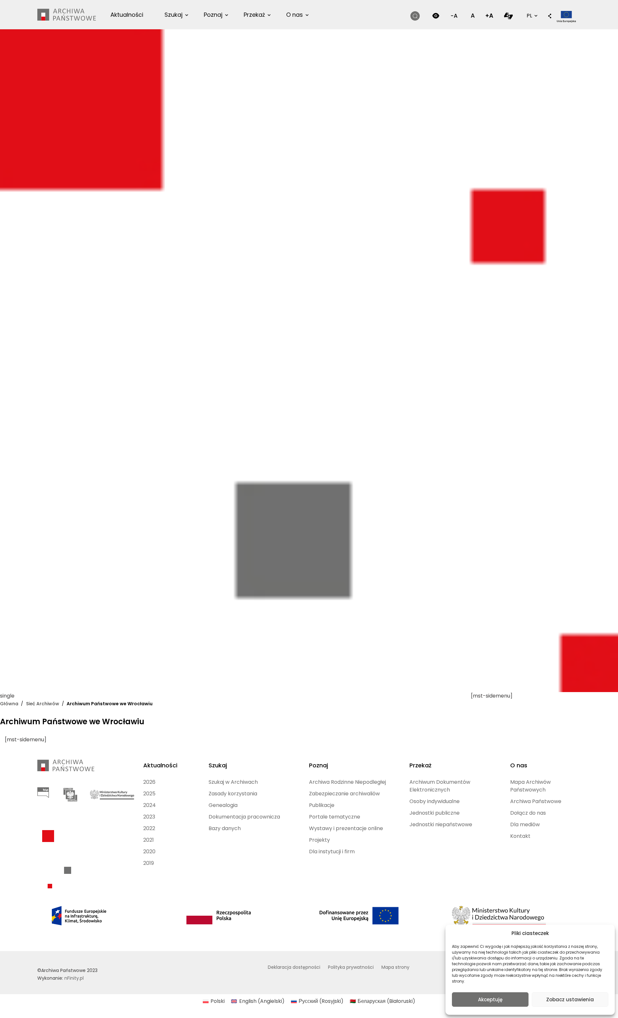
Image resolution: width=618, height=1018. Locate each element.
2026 (149, 782)
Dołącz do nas (528, 813)
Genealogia (223, 805)
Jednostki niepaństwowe (440, 824)
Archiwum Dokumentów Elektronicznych (439, 785)
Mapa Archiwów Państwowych (530, 785)
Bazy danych (225, 828)
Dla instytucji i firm (332, 851)
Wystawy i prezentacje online (346, 828)
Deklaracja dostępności (294, 967)
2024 (149, 805)
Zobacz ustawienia (570, 999)
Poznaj (213, 15)
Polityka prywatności (351, 967)
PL (531, 15)
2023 (149, 816)
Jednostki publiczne (434, 813)
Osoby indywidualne (434, 801)
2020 (149, 851)
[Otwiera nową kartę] (508, 16)
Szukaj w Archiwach (233, 782)
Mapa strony (395, 967)
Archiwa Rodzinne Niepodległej (347, 782)
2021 (148, 840)
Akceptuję (490, 999)
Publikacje (321, 805)
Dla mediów (525, 824)
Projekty (319, 840)
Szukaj (173, 15)
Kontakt (520, 836)
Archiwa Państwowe (535, 801)
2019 (148, 863)
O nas (294, 15)
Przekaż (254, 15)
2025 (149, 793)
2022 (149, 828)
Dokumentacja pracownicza (244, 816)
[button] (550, 16)
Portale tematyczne (334, 816)
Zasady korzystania (233, 793)
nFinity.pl (74, 978)
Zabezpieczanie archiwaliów (344, 793)
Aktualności (126, 15)
